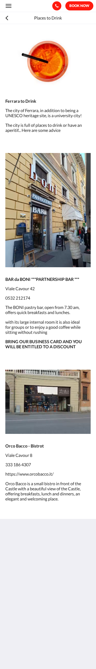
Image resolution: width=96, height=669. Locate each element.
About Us (14, 604)
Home (11, 591)
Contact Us (15, 613)
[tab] (48, 582)
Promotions (16, 609)
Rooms (11, 600)
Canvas (35, 654)
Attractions (15, 618)
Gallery (12, 595)
